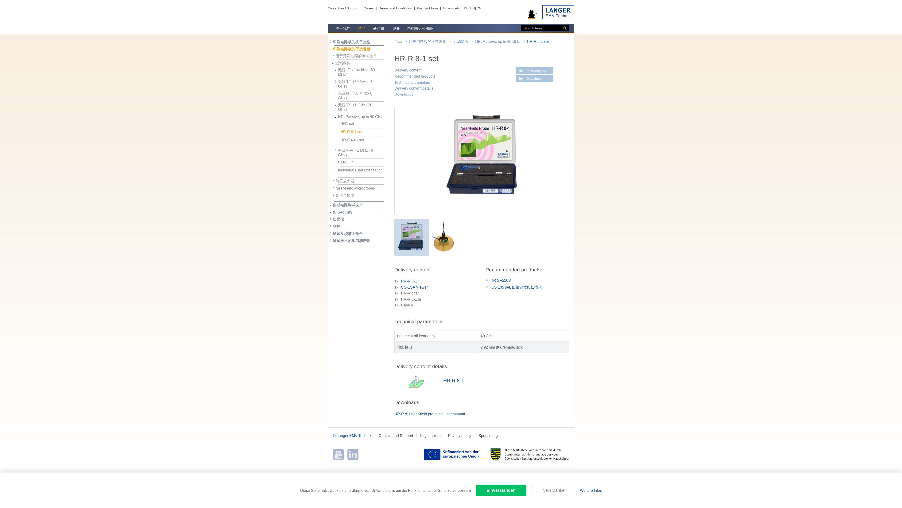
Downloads (451, 8)
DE (466, 8)
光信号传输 (344, 195)
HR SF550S (500, 280)
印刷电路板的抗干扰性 (351, 42)
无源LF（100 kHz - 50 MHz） (356, 72)
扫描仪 (338, 219)
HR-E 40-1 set (352, 140)
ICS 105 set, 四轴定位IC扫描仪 (516, 287)
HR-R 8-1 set (351, 132)
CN (479, 8)
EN (472, 8)
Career (369, 8)
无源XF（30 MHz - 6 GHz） (355, 95)
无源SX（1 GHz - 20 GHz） (355, 107)
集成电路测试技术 (348, 205)
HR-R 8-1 (409, 281)
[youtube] (338, 459)
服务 (396, 29)
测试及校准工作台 (348, 234)
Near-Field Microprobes (355, 188)
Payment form (427, 8)
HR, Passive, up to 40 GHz (360, 117)
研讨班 (379, 29)
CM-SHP (345, 162)
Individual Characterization (360, 170)
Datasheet (534, 78)
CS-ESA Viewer (414, 287)
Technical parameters (412, 82)
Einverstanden (501, 490)
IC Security (342, 212)
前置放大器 (344, 181)
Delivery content (407, 70)
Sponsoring (488, 436)
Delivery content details (413, 88)
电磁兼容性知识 (420, 29)
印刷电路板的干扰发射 (351, 49)
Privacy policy (459, 436)
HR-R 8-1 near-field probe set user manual (429, 414)
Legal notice (430, 436)
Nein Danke (553, 490)
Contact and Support (343, 8)
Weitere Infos (591, 490)
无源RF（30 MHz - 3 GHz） (355, 84)
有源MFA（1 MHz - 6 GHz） (355, 152)
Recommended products (414, 76)
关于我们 (342, 29)
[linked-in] (352, 459)
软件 (336, 226)
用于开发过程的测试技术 (356, 56)
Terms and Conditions (395, 8)
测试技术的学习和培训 (351, 241)
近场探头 (342, 63)
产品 (361, 29)
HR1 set (347, 124)
